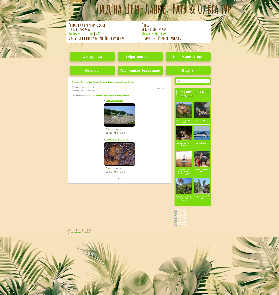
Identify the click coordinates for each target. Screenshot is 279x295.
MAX (98, 33)
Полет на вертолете (114, 101)
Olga (110, 129)
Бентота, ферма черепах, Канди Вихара (117, 82)
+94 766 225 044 (157, 29)
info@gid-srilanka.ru (166, 38)
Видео (84, 82)
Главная (75, 82)
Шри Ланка (93, 82)
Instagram (76, 2)
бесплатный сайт (79, 232)
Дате (89, 95)
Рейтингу (108, 95)
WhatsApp (74, 33)
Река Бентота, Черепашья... (117, 140)
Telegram (87, 33)
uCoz (88, 232)
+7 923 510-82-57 (79, 29)
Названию (97, 95)
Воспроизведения (121, 95)
